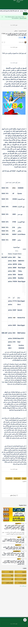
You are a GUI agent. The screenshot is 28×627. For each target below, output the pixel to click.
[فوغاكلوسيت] (16, 551)
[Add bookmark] (4, 42)
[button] (24, 481)
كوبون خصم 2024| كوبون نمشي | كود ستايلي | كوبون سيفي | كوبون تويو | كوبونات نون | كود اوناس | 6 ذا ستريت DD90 (14, 528)
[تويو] (18, 537)
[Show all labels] (23, 586)
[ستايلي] (24, 478)
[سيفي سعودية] (17, 478)
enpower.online (23, 18)
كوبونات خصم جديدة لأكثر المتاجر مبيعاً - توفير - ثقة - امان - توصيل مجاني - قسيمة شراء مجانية (13, 554)
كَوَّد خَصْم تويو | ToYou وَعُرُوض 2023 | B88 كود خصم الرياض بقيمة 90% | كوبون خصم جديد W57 (13, 541)
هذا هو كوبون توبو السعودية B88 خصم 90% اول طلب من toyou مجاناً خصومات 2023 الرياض (13, 562)
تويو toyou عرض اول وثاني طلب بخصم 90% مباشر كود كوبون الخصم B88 (13, 547)
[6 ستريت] (17, 523)
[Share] (2, 42)
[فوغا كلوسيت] (9, 478)
